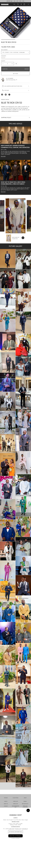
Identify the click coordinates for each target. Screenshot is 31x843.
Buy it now (15, 73)
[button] (18, 4)
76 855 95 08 (11, 828)
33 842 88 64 (25, 828)
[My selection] (21, 4)
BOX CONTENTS (4, 49)
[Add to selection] (16, 63)
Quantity (3, 60)
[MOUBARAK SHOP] (5, 4)
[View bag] (24, 4)
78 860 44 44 (18, 828)
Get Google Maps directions (15, 831)
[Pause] (23, 231)
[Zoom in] (7, 258)
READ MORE (3, 156)
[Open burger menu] (28, 4)
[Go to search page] (18, 4)
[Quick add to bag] (23, 237)
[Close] (28, 810)
